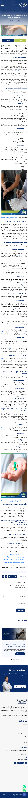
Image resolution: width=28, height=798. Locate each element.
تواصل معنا (24, 742)
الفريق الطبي (24, 736)
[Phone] (24, 786)
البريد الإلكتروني (21, 603)
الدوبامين (20, 255)
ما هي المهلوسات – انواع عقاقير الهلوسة (14, 559)
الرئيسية (17, 21)
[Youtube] (15, 763)
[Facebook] (26, 763)
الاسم (23, 600)
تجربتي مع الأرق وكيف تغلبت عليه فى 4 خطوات (14, 557)
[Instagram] (23, 763)
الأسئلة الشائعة (23, 739)
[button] (15, 576)
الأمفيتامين (3, 358)
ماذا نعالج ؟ (24, 727)
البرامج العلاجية (23, 730)
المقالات (10, 21)
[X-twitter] (20, 763)
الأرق (11, 348)
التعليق (23, 596)
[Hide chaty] (24, 794)
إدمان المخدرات (23, 369)
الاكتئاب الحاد (16, 70)
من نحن (25, 724)
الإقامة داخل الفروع (22, 733)
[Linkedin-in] (18, 763)
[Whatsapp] (24, 790)
